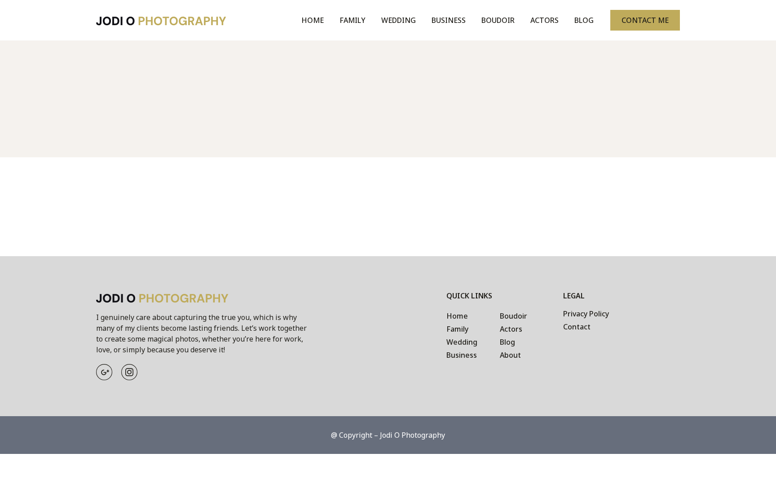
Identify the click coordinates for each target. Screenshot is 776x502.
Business (449, 20)
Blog (584, 20)
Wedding (398, 20)
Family (353, 20)
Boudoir (498, 20)
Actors (544, 20)
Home (312, 20)
